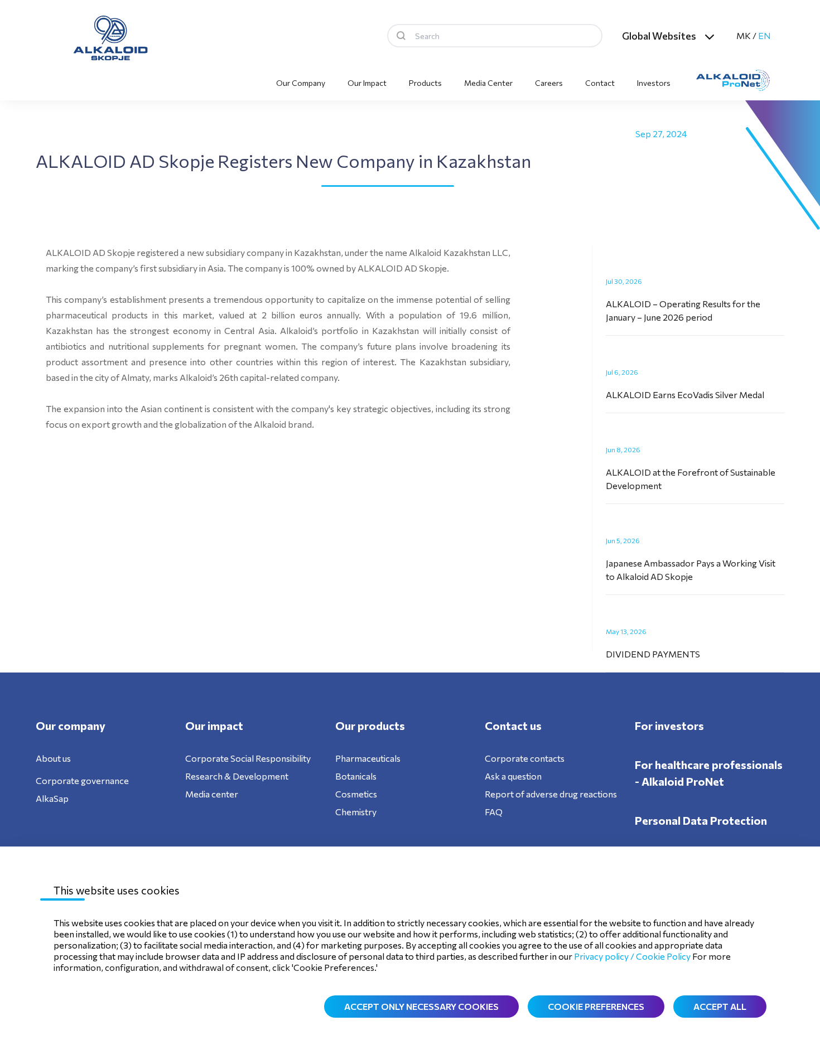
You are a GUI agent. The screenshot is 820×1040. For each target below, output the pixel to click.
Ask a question (513, 776)
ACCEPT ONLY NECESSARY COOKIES (421, 1006)
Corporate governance (82, 780)
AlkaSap (52, 798)
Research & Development (236, 776)
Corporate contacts (525, 758)
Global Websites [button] (659, 36)
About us (53, 758)
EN (764, 35)
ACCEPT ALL (719, 1006)
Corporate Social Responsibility (248, 758)
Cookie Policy (663, 956)
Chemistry (356, 811)
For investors (669, 725)
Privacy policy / (605, 956)
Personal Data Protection (701, 820)
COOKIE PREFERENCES (596, 1006)
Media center (211, 794)
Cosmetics (356, 794)
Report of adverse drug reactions (551, 794)
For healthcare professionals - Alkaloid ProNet (709, 773)
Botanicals (356, 776)
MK (743, 35)
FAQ (494, 811)
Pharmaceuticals (368, 758)
